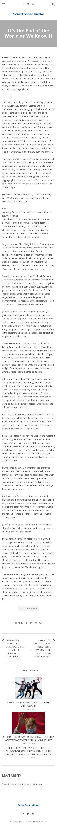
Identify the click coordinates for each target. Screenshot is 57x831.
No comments (28, 608)
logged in (19, 784)
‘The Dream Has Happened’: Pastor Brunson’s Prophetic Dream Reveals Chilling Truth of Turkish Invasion (28, 751)
